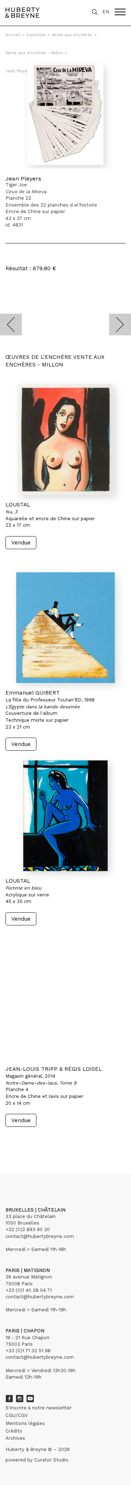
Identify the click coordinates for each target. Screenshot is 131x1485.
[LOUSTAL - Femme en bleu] (65, 815)
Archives (15, 1438)
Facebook (9, 1398)
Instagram (19, 1398)
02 (19, 1141)
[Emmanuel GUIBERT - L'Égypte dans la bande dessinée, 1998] (65, 627)
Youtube (30, 1398)
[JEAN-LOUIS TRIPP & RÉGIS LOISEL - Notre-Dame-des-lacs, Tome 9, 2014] (65, 1004)
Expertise (36, 35)
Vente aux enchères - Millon (34, 53)
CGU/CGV (16, 1415)
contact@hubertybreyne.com (39, 1236)
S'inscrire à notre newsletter (38, 1407)
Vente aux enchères (72, 35)
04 (33, 1141)
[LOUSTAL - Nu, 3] (65, 439)
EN (105, 11)
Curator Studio (51, 1460)
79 (49, 1141)
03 (26, 1141)
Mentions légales (25, 1423)
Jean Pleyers (23, 178)
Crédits (13, 1431)
